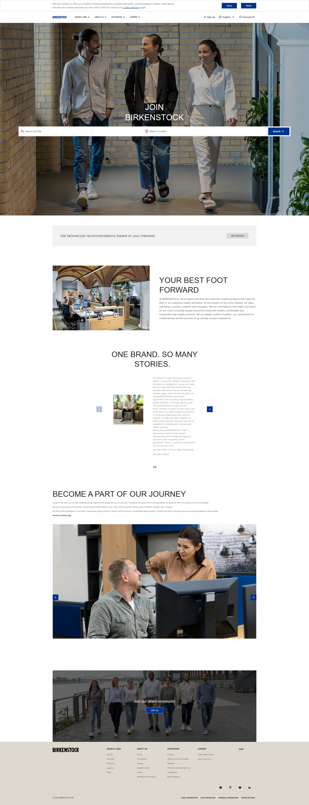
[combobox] (56, 131)
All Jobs (110, 754)
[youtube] (240, 787)
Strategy (140, 763)
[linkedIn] (250, 787)
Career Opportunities (206, 754)
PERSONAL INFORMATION (228, 798)
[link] (154, 710)
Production (111, 763)
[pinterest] (230, 787)
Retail (109, 772)
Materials (170, 763)
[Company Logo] (60, 17)
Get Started (237, 235)
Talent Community (204, 759)
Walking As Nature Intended (177, 759)
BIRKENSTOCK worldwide (146, 777)
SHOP (241, 749)
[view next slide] (210, 409)
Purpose (170, 754)
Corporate (110, 759)
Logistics (110, 768)
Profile (139, 754)
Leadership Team (143, 768)
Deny (229, 5)
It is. (70, 515)
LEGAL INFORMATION (189, 798)
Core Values (141, 759)
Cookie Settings (131, 7)
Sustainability (172, 772)
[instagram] (221, 787)
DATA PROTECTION (208, 798)
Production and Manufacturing (178, 768)
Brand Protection (173, 777)
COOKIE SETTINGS (248, 798)
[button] (209, 17)
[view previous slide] (99, 409)
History (139, 772)
